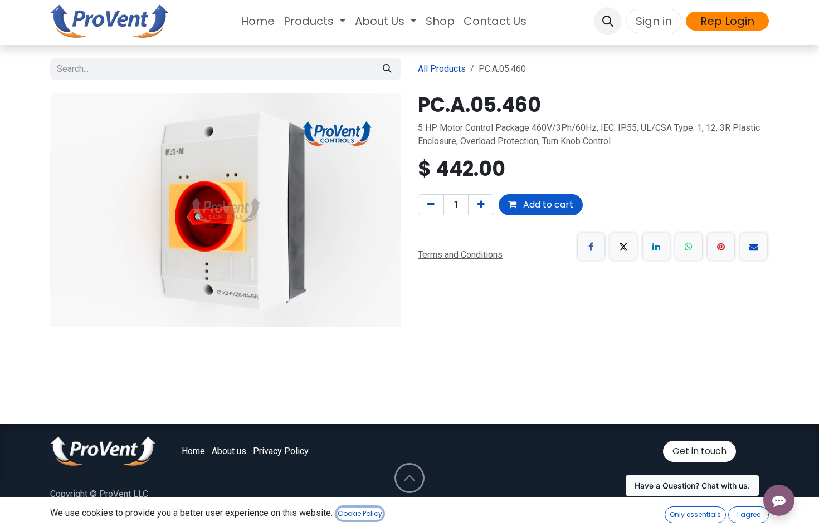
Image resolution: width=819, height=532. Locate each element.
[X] (623, 246)
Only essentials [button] (695, 514)
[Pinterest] (721, 246)
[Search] (387, 69)
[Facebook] (591, 246)
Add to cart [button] (547, 204)
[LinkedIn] (656, 246)
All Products (442, 68)
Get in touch (699, 451)
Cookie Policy (360, 513)
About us (229, 451)
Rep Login (727, 21)
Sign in (654, 21)
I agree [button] (748, 514)
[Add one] (481, 204)
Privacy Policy (281, 451)
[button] (608, 21)
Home (193, 451)
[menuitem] (257, 21)
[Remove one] (431, 204)
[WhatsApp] (688, 246)
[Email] (753, 246)
